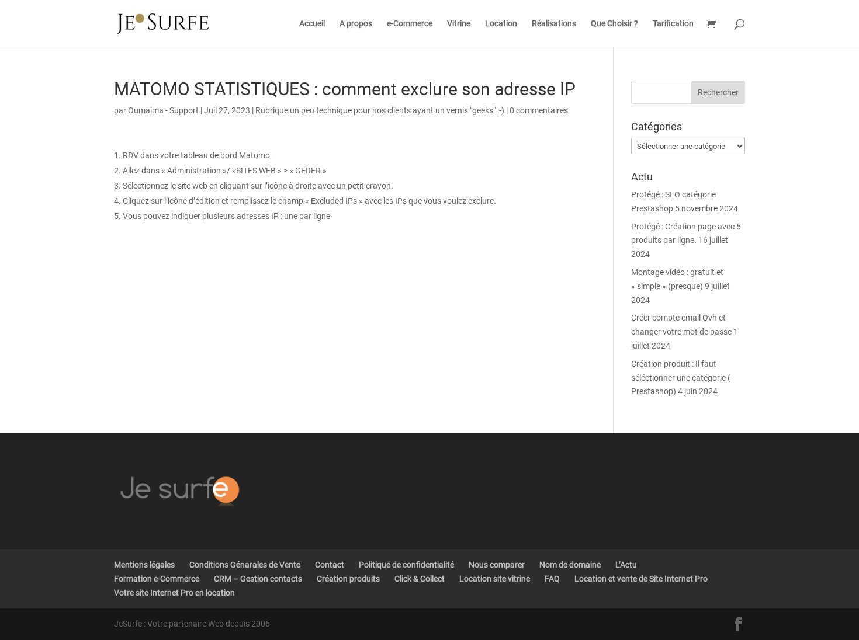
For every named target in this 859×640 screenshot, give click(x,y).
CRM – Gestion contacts (258, 578)
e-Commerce (409, 23)
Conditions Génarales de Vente (244, 564)
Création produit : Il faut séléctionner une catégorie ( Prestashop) (680, 377)
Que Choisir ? (614, 23)
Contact (329, 564)
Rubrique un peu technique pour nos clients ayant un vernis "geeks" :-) (379, 110)
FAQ (552, 578)
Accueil (312, 23)
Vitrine (458, 23)
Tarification (673, 23)
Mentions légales (144, 564)
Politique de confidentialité (406, 564)
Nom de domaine (570, 564)
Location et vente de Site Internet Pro (641, 578)
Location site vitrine (494, 578)
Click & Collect (419, 578)
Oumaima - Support (163, 110)
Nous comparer (497, 564)
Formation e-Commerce (156, 578)
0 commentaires (539, 110)
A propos (356, 23)
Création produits (348, 578)
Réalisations (554, 23)
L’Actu (626, 564)
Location (501, 23)
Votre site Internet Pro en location (174, 592)
